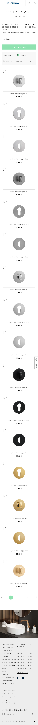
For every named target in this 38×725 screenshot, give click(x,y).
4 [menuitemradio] (23, 597)
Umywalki (5, 656)
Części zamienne (7, 681)
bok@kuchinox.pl (22, 672)
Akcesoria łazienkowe (9, 662)
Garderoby (5, 674)
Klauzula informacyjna (9, 703)
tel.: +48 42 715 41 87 (24, 665)
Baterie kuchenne (7, 647)
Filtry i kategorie (19, 47)
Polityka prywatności (9, 691)
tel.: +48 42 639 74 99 (24, 668)
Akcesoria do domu (8, 684)
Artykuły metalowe (8, 677)
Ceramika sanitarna (8, 650)
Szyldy (4, 671)
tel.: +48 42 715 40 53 (24, 653)
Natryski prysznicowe (9, 659)
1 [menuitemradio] (10, 597)
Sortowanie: (7, 61)
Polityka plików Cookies (9, 694)
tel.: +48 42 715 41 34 (24, 659)
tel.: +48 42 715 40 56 (24, 656)
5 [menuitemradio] (27, 597)
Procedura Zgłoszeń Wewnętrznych (8, 698)
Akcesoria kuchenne (8, 665)
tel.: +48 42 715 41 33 (24, 662)
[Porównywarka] (4, 71)
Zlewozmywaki (6, 653)
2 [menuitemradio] (14, 597)
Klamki (4, 668)
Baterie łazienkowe (8, 644)
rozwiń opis (6, 39)
